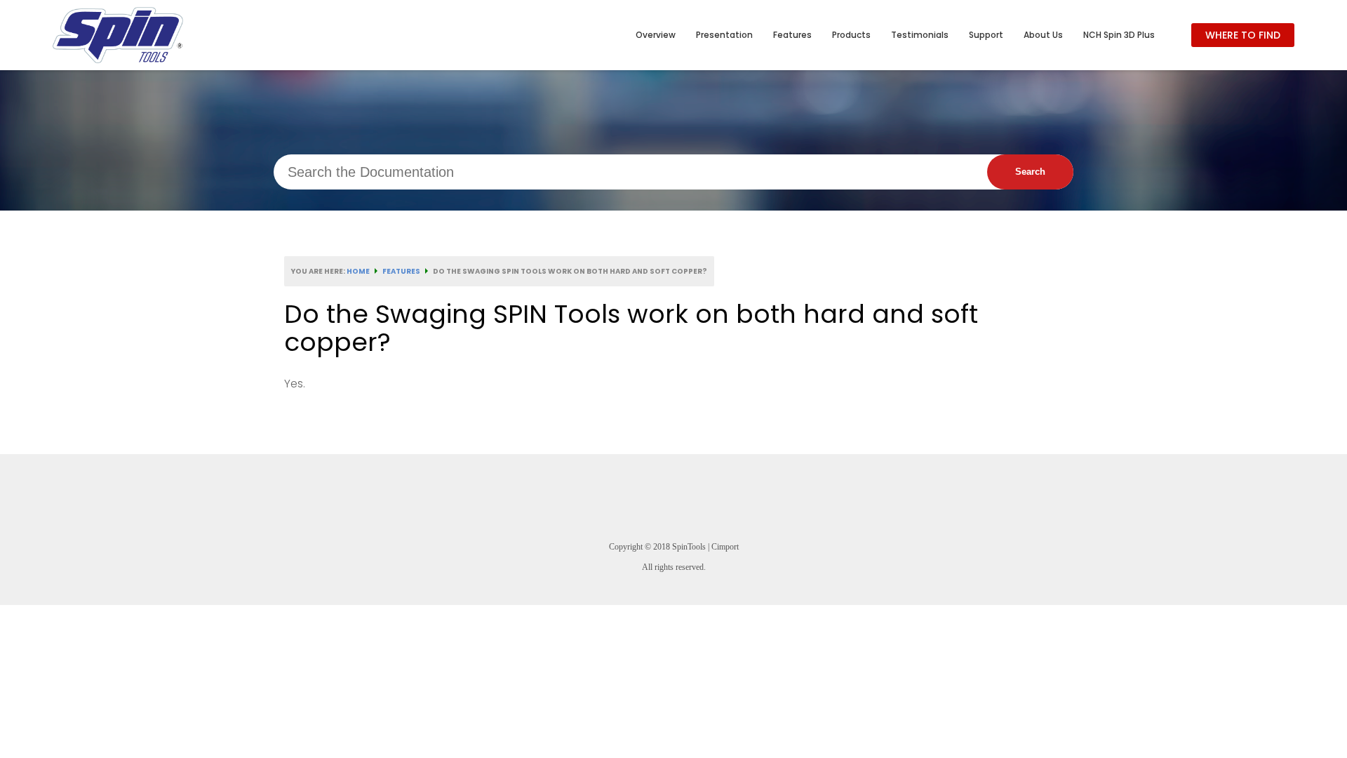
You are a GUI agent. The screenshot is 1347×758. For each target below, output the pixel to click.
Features (401, 271)
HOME (358, 271)
